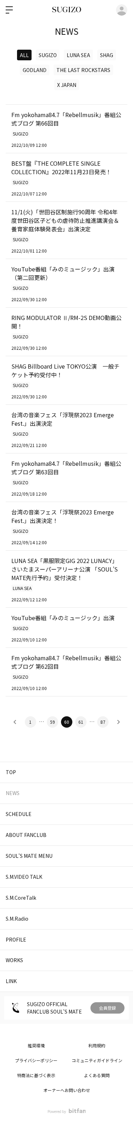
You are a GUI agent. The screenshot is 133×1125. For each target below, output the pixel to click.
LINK (11, 981)
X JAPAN (66, 84)
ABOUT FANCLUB (26, 834)
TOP (11, 772)
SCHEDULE (19, 813)
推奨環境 (36, 1045)
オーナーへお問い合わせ (66, 1090)
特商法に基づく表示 (36, 1075)
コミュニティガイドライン (97, 1060)
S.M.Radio (17, 918)
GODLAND (34, 69)
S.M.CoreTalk (21, 897)
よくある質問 (97, 1075)
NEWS (13, 792)
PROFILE (16, 939)
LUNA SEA (78, 55)
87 (102, 722)
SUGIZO (48, 55)
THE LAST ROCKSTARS (83, 69)
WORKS (14, 960)
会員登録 (107, 1008)
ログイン (121, 10)
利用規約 (96, 1045)
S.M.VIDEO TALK (24, 876)
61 (80, 722)
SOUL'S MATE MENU (29, 855)
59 (52, 722)
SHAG (106, 55)
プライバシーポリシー (36, 1060)
